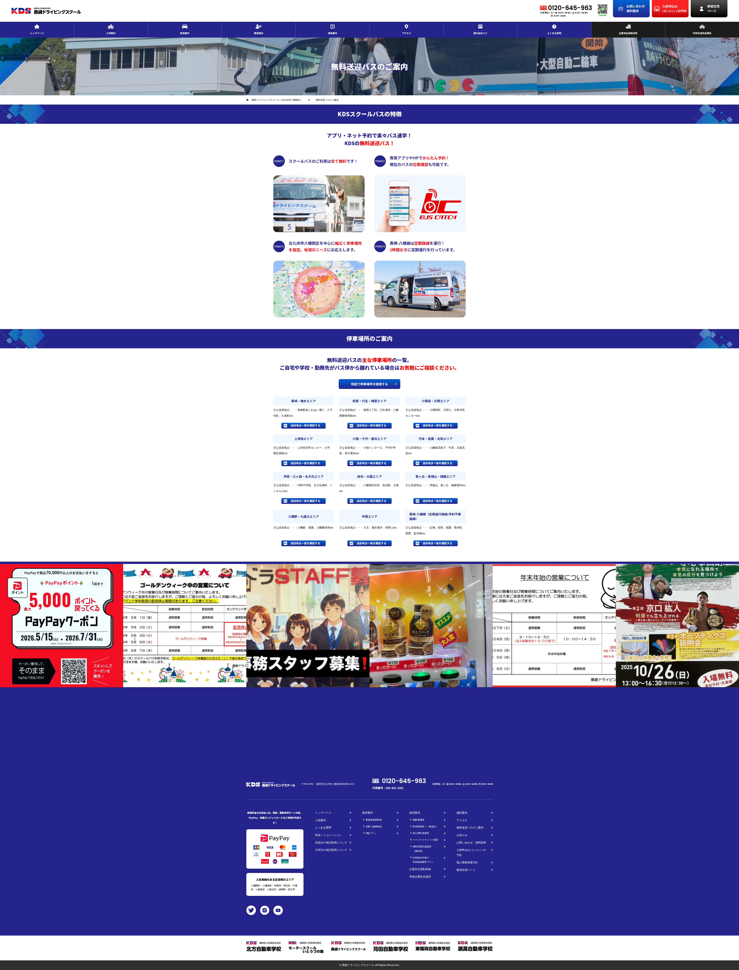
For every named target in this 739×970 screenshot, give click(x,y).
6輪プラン (371, 833)
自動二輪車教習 (374, 826)
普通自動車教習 (374, 819)
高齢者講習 (418, 819)
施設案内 (461, 812)
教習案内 (367, 812)
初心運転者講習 (421, 833)
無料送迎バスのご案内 (469, 827)
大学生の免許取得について (331, 849)
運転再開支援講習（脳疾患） (422, 848)
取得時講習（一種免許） (425, 826)
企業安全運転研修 (420, 869)
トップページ (323, 812)
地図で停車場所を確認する (369, 384)
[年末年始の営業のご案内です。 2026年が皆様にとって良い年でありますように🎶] (554, 625)
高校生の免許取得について (331, 842)
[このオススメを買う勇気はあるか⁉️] (431, 625)
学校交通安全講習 (420, 876)
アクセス (461, 820)
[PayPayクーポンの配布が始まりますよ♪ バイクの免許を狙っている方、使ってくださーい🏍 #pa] (61, 625)
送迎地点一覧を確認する (305, 425)
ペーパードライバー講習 (425, 839)
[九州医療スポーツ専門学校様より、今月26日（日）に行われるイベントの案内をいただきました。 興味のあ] (677, 625)
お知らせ (461, 835)
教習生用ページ (465, 869)
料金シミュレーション (328, 835)
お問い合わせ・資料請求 (471, 842)
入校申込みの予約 (471, 852)
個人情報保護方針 (467, 862)
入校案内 (320, 820)
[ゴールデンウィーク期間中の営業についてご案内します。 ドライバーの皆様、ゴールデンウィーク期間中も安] (184, 625)
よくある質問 (323, 827)
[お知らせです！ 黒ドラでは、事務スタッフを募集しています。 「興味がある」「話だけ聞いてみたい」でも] (308, 625)
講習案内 (414, 812)
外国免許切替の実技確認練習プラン (423, 860)
